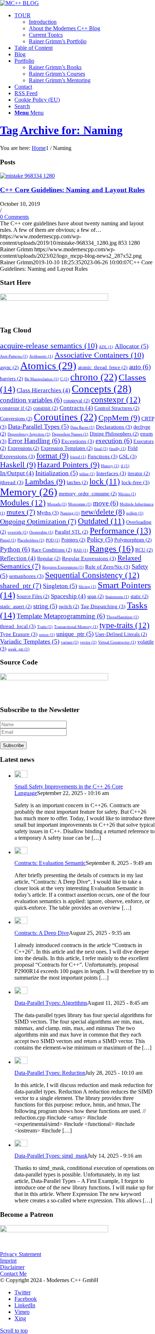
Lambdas (45, 481)
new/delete (103, 512)
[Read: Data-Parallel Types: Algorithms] (20, 992)
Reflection (18, 558)
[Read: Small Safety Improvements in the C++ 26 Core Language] (20, 776)
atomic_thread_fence (103, 367)
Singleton (60, 585)
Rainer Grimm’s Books (55, 67)
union (47, 635)
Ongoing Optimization (38, 521)
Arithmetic (41, 356)
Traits (45, 627)
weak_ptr (19, 649)
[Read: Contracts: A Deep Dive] (20, 922)
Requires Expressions (63, 567)
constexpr (116, 399)
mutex (20, 512)
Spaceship (68, 596)
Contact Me (13, 1274)
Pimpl (8, 540)
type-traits (124, 625)
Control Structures (117, 408)
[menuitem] (84, 28)
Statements (117, 597)
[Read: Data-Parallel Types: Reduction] (20, 1062)
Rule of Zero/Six (107, 567)
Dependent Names (70, 434)
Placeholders (30, 540)
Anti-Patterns (14, 356)
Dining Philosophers (114, 434)
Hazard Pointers (68, 464)
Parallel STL (71, 532)
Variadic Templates (29, 641)
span (95, 596)
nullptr (134, 513)
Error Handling (34, 441)
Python (15, 549)
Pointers (73, 540)
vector (88, 642)
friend (78, 457)
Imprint (8, 1261)
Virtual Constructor (117, 642)
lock (104, 481)
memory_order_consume (88, 493)
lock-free (135, 482)
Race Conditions (51, 550)
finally (117, 449)
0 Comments (14, 217)
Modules (23, 502)
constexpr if (16, 408)
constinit (45, 408)
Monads (57, 504)
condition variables (31, 400)
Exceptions (77, 441)
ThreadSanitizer (122, 617)
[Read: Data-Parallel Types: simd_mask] (20, 1145)
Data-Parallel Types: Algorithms (50, 1003)
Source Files (33, 596)
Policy (100, 539)
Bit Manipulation (42, 379)
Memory (28, 492)
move (105, 503)
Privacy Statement (20, 1254)
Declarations (114, 427)
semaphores (26, 576)
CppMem (119, 418)
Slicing (87, 587)
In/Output (17, 473)
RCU (144, 550)
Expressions (23, 448)
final (101, 449)
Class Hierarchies (43, 390)
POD (53, 540)
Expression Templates (67, 448)
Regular (49, 558)
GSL (128, 456)
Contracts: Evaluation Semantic (50, 863)
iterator (139, 473)
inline (87, 474)
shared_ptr (20, 585)
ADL (106, 347)
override (18, 532)
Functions (103, 456)
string (45, 606)
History (110, 466)
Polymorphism (133, 540)
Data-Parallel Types (38, 426)
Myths (48, 512)
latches (77, 482)
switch (69, 606)
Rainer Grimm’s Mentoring (59, 80)
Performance (120, 530)
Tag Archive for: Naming (61, 130)
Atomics (48, 365)
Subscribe (13, 745)
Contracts (76, 408)
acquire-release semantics (48, 345)
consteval (76, 400)
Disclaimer (12, 1267)
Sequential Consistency (92, 575)
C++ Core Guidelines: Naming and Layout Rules (72, 190)
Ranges (111, 548)
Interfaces (111, 473)
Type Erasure (18, 634)
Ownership (41, 532)
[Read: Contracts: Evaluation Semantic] (20, 852)
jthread (11, 482)
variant (70, 642)
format (52, 455)
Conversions (16, 418)
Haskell (18, 464)
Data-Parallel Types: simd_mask (51, 1156)
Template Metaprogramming (61, 616)
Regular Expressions (89, 558)
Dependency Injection (29, 434)
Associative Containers (99, 354)
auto (140, 367)
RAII (81, 550)
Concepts (102, 388)
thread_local (18, 626)
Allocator (132, 346)
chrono (93, 377)
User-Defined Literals (121, 634)
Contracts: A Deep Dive (41, 933)
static (139, 596)
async (9, 367)
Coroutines (65, 417)
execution (114, 441)
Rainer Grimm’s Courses (57, 74)
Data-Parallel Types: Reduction (49, 1073)
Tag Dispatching (103, 606)
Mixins (127, 494)
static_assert (16, 606)
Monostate (80, 504)
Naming (70, 513)
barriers (11, 378)
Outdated (101, 521)
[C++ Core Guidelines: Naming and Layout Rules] (27, 176)
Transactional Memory (76, 627)
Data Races (82, 427)
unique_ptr (75, 633)
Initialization (56, 473)
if (125, 466)
